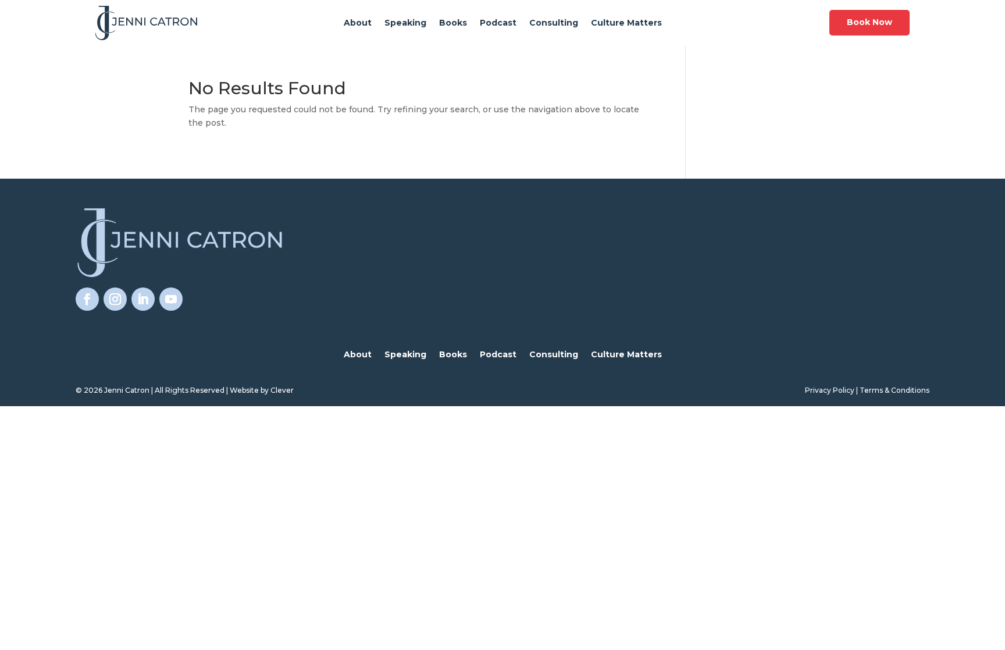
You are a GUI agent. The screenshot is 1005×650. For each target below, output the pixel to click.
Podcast (498, 23)
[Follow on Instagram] (115, 299)
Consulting (553, 23)
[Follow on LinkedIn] (143, 299)
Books (453, 23)
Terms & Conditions (894, 390)
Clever (282, 390)
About (358, 23)
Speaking (405, 23)
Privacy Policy (829, 390)
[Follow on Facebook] (87, 299)
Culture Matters (626, 23)
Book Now (869, 22)
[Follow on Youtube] (171, 299)
